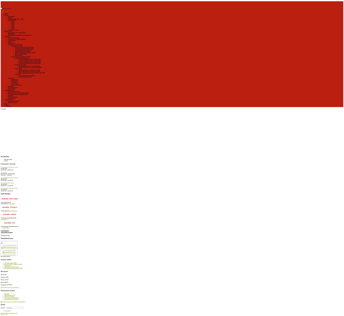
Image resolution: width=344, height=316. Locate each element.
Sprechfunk (14, 83)
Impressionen (12, 89)
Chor (5, 103)
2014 (12, 25)
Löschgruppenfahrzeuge (22, 58)
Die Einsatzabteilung (13, 38)
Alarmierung (14, 79)
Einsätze (10, 17)
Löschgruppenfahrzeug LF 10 (23, 50)
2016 (12, 28)
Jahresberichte (12, 20)
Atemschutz (14, 81)
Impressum (7, 310)
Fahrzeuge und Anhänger (15, 44)
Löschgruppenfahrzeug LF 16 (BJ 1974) (30, 62)
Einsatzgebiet (11, 40)
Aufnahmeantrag (12, 97)
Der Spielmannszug (13, 101)
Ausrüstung (11, 78)
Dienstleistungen (12, 87)
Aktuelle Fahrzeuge (16, 46)
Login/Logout (8, 106)
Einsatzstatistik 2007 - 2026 (15, 19)
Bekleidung (14, 82)
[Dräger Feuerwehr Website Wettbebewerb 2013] (172, 302)
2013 (12, 24)
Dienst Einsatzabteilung (7, 183)
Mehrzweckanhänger (21, 54)
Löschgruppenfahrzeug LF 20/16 (24, 47)
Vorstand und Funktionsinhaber (17, 39)
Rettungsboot (19, 55)
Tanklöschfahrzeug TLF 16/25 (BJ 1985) (30, 67)
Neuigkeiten (11, 16)
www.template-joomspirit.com (9, 313)
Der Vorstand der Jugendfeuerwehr (18, 94)
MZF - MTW (18, 68)
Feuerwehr (7, 36)
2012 (12, 23)
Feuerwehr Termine (13, 29)
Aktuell (6, 15)
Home (6, 13)
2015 (12, 27)
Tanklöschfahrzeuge (20, 64)
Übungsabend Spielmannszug (9, 167)
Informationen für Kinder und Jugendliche (19, 35)
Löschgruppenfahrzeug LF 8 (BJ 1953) (30, 59)
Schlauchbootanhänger (25, 76)
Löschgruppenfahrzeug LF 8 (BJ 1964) (30, 60)
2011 (12, 21)
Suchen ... (3, 308)
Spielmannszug (8, 99)
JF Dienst (3, 172)
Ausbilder (10, 95)
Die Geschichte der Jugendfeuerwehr (18, 93)
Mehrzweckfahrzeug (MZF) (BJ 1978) (29, 70)
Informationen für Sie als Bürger (17, 32)
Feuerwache (11, 43)
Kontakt (6, 105)
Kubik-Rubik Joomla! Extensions (10, 287)
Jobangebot (11, 33)
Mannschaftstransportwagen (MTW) (25, 52)
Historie (10, 42)
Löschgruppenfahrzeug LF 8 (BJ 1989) (30, 63)
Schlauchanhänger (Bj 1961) (27, 75)
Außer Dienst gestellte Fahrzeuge (21, 56)
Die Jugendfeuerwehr (14, 91)
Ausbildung (11, 86)
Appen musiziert (12, 102)
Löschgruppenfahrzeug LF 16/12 (24, 48)
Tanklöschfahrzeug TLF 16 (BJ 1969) (29, 66)
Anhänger (18, 74)
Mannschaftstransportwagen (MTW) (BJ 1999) (32, 72)
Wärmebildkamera (16, 85)
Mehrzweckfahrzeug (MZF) (22, 51)
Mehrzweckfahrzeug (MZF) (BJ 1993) (29, 71)
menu (2, 11)
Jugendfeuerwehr (9, 90)
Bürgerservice (8, 31)
